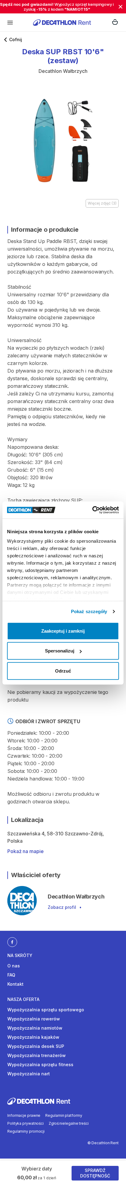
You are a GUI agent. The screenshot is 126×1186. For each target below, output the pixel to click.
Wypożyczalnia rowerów (33, 1018)
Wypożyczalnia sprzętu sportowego (45, 1009)
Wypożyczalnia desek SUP (35, 1046)
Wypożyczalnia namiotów (34, 1028)
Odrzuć (63, 670)
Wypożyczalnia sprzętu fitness (40, 1064)
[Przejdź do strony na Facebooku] (12, 941)
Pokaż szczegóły (89, 611)
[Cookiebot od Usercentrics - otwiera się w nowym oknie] (92, 510)
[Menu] (10, 22)
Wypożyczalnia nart (28, 1073)
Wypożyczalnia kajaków (33, 1037)
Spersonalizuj (59, 650)
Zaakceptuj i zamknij (63, 630)
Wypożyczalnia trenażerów (36, 1055)
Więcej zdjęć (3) (102, 203)
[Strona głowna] (62, 22)
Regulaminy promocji (26, 1131)
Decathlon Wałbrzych (63, 71)
